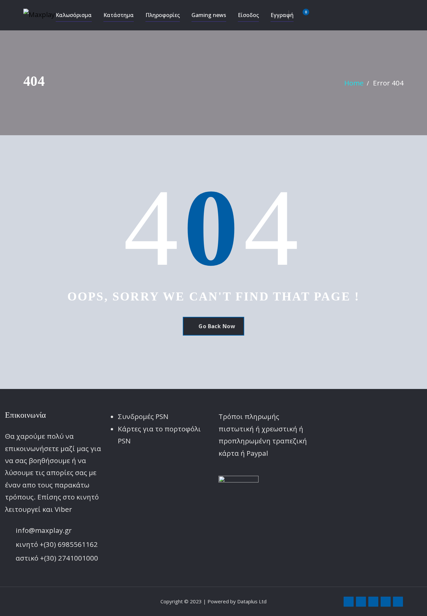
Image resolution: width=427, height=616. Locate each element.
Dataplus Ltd (252, 601)
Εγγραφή (282, 15)
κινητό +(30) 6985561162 (57, 544)
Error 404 (388, 82)
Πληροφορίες (162, 15)
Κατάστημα (118, 15)
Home (354, 82)
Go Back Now (216, 326)
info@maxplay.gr (44, 530)
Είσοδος (248, 15)
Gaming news (208, 15)
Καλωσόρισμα (74, 15)
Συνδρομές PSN (143, 416)
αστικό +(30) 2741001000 (57, 558)
